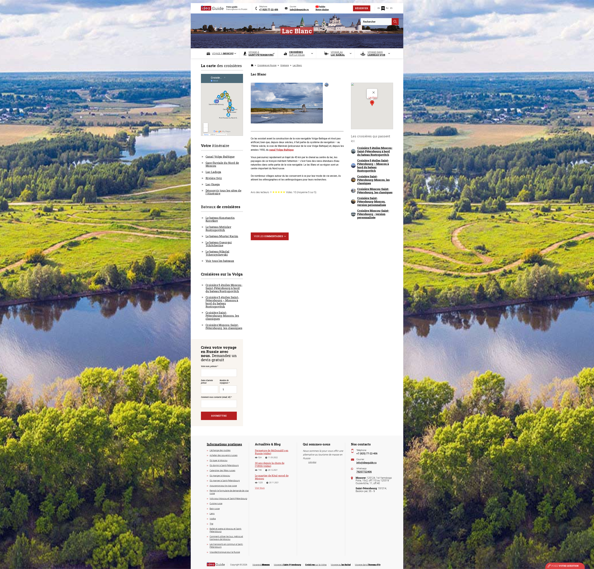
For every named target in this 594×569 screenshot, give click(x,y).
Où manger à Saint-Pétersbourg (225, 480)
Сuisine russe (216, 503)
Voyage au (341, 564)
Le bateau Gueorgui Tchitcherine (219, 244)
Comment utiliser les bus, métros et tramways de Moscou (226, 538)
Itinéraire (284, 65)
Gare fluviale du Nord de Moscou (222, 164)
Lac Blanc (297, 65)
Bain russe (215, 508)
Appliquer (395, 21)
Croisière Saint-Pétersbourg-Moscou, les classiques (373, 180)
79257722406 (364, 471)
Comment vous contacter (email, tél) (216, 397)
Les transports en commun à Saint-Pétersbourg (226, 545)
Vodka (213, 518)
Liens (212, 513)
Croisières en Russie (266, 65)
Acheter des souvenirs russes (223, 455)
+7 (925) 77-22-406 (366, 453)
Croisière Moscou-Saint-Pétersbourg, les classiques (374, 190)
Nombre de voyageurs (224, 381)
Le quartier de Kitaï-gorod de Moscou (271, 477)
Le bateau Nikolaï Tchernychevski (217, 253)
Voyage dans (368, 564)
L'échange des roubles (220, 450)
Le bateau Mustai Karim (222, 236)
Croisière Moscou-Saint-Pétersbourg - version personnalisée (373, 214)
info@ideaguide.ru (366, 462)
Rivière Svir (214, 178)
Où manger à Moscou (220, 475)
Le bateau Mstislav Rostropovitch (218, 228)
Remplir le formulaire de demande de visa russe (229, 492)
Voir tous (260, 488)
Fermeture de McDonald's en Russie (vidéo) (271, 452)
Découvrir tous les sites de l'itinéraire (223, 192)
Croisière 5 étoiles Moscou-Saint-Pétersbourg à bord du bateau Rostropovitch (375, 151)
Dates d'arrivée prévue (207, 381)
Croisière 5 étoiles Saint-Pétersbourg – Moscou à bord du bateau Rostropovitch (373, 166)
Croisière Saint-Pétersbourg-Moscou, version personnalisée (371, 201)
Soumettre (219, 415)
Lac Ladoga (213, 172)
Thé (211, 523)
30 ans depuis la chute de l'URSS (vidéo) (269, 464)
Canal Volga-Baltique (220, 156)
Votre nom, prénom (209, 366)
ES (391, 8)
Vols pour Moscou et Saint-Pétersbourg (228, 498)
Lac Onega (213, 184)
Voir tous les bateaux (220, 261)
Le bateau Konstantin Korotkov (220, 219)
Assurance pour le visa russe (223, 485)
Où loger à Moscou (218, 460)
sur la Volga (316, 564)
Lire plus (312, 462)
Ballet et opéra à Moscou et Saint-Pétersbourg (226, 530)
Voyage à (261, 564)
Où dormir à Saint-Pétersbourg (224, 465)
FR (383, 8)
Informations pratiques (224, 444)
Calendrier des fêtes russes (222, 470)
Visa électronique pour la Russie (225, 552)
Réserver (361, 8)
